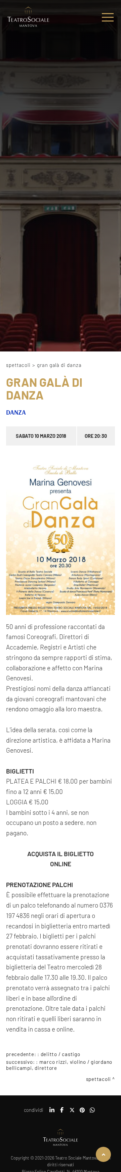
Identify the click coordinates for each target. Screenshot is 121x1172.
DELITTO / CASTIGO (60, 1054)
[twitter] (72, 1112)
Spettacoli (18, 365)
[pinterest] (82, 1112)
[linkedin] (52, 1112)
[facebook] (62, 1112)
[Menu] (108, 17)
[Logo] (28, 17)
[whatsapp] (92, 1112)
